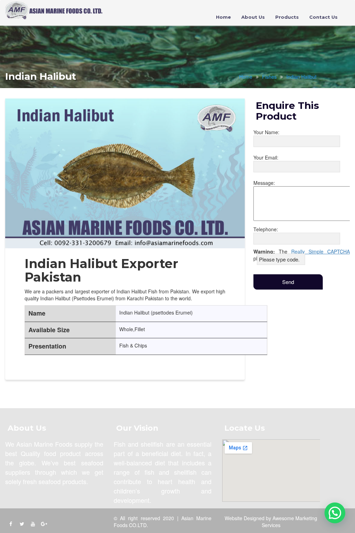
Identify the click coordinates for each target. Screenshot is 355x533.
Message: (264, 182)
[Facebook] (10, 523)
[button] (334, 512)
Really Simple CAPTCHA (320, 251)
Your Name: (266, 132)
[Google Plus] (44, 523)
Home (223, 17)
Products (287, 17)
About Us (253, 17)
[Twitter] (21, 523)
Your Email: (265, 157)
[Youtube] (32, 523)
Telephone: (265, 229)
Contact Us (323, 17)
